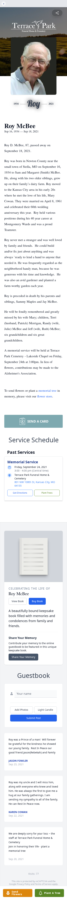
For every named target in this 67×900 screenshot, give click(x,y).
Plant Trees (47, 492)
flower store (44, 396)
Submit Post (33, 718)
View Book (18, 601)
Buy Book (37, 601)
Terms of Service (43, 884)
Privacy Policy (23, 884)
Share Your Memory (23, 657)
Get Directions (20, 492)
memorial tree (47, 390)
